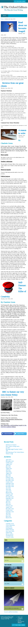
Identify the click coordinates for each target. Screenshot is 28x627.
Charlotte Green (10, 523)
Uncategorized (9, 535)
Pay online (8, 565)
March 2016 (9, 517)
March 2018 (9, 492)
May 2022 (8, 467)
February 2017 (9, 505)
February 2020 (9, 477)
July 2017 (8, 501)
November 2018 (10, 486)
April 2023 (8, 459)
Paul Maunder (9, 528)
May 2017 (8, 502)
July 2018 (8, 488)
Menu (4, 15)
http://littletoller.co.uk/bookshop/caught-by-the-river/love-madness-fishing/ (14, 426)
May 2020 (8, 476)
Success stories (9, 534)
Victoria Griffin (10, 537)
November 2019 (10, 480)
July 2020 (8, 474)
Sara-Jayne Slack (10, 531)
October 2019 (9, 482)
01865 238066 (22, 1)
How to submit (9, 588)
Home (2, 19)
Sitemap (19, 620)
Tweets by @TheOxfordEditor (11, 611)
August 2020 (9, 473)
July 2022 (8, 465)
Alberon (20, 622)
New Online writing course (12, 446)
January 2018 (9, 495)
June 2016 (8, 514)
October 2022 (9, 462)
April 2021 (8, 471)
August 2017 (9, 499)
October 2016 (9, 510)
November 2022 (10, 461)
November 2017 (10, 497)
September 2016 (10, 511)
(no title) (8, 447)
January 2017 (9, 507)
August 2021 (9, 468)
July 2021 (8, 470)
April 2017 (8, 504)
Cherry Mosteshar (10, 525)
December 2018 (10, 485)
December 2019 (10, 479)
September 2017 (10, 498)
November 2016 (10, 508)
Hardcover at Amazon (11, 444)
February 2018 (9, 494)
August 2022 (9, 464)
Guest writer (9, 526)
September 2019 (10, 483)
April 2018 (8, 491)
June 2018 (8, 489)
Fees (6, 540)
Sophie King (9, 532)
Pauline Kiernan (10, 529)
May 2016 (8, 516)
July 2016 (8, 513)
